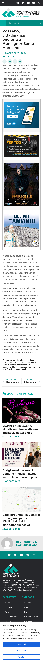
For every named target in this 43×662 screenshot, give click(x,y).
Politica (27, 612)
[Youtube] (28, 3)
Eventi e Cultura (31, 617)
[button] (3, 3)
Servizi (8, 612)
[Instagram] (38, 3)
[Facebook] (17, 3)
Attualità (8, 56)
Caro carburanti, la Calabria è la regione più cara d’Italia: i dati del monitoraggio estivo (21, 519)
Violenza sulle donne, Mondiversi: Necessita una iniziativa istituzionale (20, 429)
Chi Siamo (9, 607)
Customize (21, 650)
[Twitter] (23, 3)
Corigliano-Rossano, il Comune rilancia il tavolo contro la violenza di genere (21, 474)
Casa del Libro (11, 617)
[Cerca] (39, 23)
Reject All (21, 657)
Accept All (21, 644)
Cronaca (28, 607)
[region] (21, 642)
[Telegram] (33, 3)
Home (7, 603)
